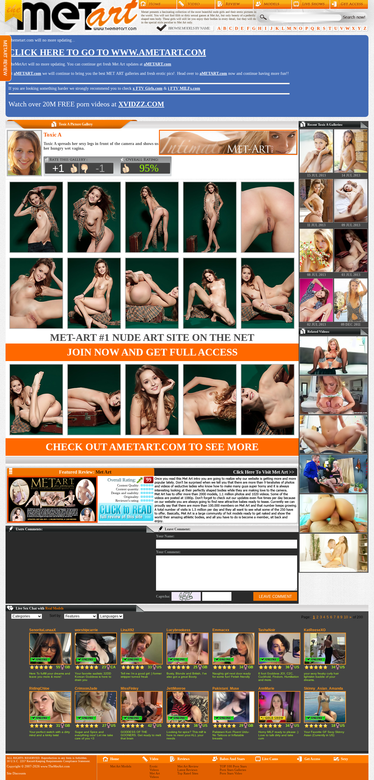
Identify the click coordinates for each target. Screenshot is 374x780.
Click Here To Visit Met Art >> (263, 472)
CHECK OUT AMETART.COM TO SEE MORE (152, 447)
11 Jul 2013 (316, 225)
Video (154, 759)
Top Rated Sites (187, 773)
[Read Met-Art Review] (125, 520)
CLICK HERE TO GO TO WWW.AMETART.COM (107, 52)
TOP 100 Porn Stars (233, 766)
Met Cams (311, 4)
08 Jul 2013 (316, 275)
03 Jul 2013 (351, 275)
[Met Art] (52, 499)
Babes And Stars (232, 759)
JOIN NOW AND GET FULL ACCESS (152, 352)
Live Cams (270, 759)
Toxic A (53, 135)
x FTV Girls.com (147, 88)
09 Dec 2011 (351, 324)
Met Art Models (272, 4)
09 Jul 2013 (351, 225)
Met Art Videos (155, 775)
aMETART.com (157, 64)
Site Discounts (16, 773)
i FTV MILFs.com (184, 88)
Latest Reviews (187, 770)
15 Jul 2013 (316, 175)
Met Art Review (234, 4)
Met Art (103, 472)
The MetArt (71, 16)
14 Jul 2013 (351, 175)
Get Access (349, 4)
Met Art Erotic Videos (196, 4)
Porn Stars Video (231, 773)
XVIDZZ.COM (141, 104)
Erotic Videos (154, 768)
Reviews (183, 759)
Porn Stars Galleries (233, 770)
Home (157, 4)
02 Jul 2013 (316, 324)
